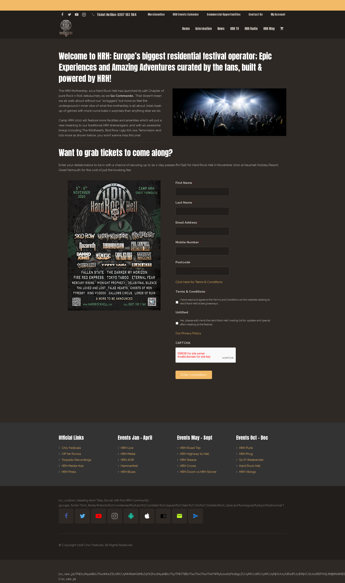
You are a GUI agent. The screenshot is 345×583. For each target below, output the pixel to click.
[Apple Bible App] (147, 516)
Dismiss (173, 5)
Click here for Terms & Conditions (198, 282)
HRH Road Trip (190, 448)
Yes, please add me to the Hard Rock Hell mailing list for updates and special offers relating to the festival (225, 322)
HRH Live (127, 448)
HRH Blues (128, 472)
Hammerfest (129, 466)
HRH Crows (188, 466)
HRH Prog (246, 454)
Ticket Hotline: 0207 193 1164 (117, 14)
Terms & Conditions (191, 291)
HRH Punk (246, 448)
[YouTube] (76, 14)
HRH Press (69, 472)
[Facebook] (62, 14)
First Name (184, 183)
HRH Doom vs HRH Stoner (198, 472)
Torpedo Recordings (76, 460)
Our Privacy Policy (188, 333)
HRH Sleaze (188, 460)
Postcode (183, 262)
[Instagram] (83, 14)
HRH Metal (128, 454)
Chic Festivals (71, 448)
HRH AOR (127, 460)
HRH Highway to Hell (194, 454)
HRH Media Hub (73, 466)
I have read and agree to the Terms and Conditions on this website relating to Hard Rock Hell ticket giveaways (225, 301)
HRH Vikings (247, 472)
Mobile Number (188, 242)
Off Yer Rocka (71, 454)
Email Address (187, 222)
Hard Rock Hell (249, 466)
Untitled (181, 312)
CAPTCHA (182, 343)
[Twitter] (69, 14)
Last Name (184, 202)
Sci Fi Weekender (251, 460)
